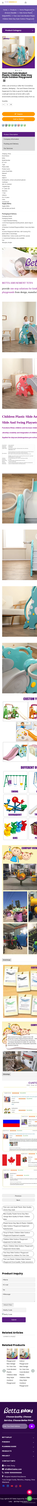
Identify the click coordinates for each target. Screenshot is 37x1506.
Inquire (20, 114)
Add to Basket (18, 119)
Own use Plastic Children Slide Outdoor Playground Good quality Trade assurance (18, 1260)
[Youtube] (12, 1486)
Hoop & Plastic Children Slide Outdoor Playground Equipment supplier (16, 1234)
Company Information (11, 139)
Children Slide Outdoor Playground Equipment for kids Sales (15, 1240)
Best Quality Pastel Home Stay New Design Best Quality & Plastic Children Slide (16, 1216)
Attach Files (8, 1305)
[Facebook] (3, 1486)
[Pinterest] (20, 1486)
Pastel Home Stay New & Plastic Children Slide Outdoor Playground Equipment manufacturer (17, 1226)
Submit (14, 1320)
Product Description (11, 134)
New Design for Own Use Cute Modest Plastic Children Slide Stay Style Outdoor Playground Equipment (25, 1372)
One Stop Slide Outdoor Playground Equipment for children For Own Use (16, 1254)
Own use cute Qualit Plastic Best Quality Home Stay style (17, 1208)
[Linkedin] (8, 1486)
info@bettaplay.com (13, 1469)
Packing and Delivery (11, 144)
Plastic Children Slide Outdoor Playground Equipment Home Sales (18, 1247)
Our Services (8, 148)
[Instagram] (16, 1486)
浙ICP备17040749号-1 (21, 1501)
